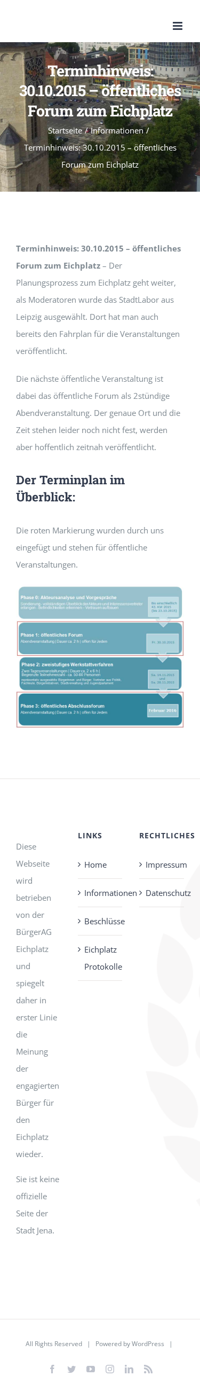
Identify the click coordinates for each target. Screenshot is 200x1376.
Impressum (162, 864)
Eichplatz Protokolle (100, 958)
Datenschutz (162, 892)
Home (95, 864)
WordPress (148, 1343)
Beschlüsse (100, 921)
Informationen (100, 892)
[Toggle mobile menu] (178, 26)
